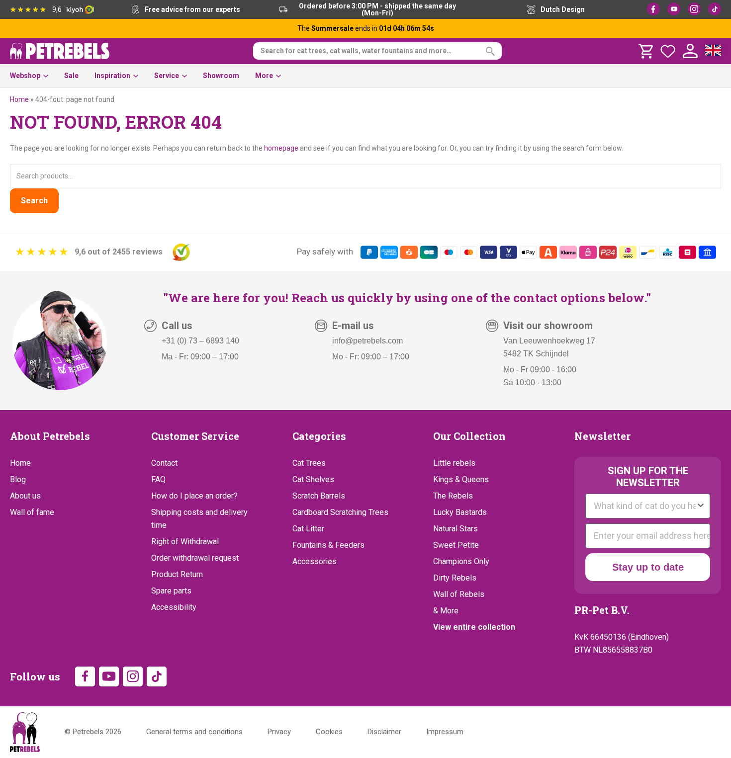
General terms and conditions (194, 731)
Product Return (177, 574)
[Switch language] (713, 51)
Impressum (444, 731)
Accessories (314, 561)
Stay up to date (648, 567)
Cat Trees (309, 463)
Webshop (25, 76)
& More (445, 610)
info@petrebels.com (367, 341)
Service (166, 76)
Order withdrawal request (195, 558)
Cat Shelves (313, 479)
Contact (164, 463)
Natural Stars (455, 528)
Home (19, 99)
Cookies (329, 731)
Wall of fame (32, 512)
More (264, 76)
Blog (18, 479)
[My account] (690, 51)
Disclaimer (384, 731)
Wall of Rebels (458, 594)
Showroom (221, 76)
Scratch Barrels (318, 496)
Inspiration (112, 76)
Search (34, 200)
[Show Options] (701, 506)
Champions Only (461, 561)
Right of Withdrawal (185, 541)
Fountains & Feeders (328, 545)
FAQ (158, 479)
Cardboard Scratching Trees (340, 512)
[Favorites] (667, 51)
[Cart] (645, 51)
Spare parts (171, 590)
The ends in (365, 28)
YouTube (673, 8)
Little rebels (454, 463)
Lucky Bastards (460, 512)
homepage (281, 148)
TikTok (714, 8)
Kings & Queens (461, 479)
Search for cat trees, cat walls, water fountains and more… (356, 51)
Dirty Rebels (454, 578)
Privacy (279, 731)
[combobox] (645, 506)
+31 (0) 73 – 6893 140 (200, 341)
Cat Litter (308, 528)
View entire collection (474, 627)
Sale (71, 76)
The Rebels (453, 496)
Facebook (653, 8)
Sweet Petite (456, 545)
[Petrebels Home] (25, 732)
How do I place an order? (194, 496)
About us (25, 496)
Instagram (694, 8)
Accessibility (173, 607)
